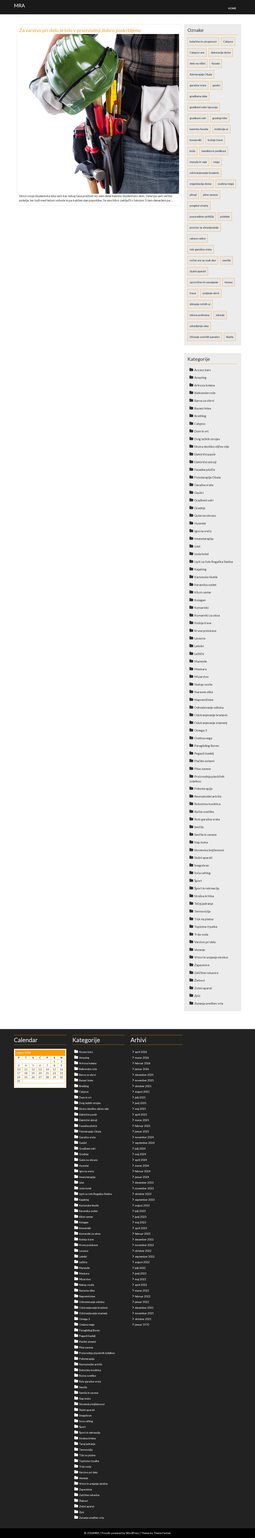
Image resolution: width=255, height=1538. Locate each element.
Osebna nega (203, 738)
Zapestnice (201, 965)
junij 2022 (140, 1273)
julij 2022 (140, 1268)
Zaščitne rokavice (206, 973)
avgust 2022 (142, 1262)
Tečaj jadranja (203, 903)
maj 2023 (140, 1222)
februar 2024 (142, 1171)
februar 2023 (142, 1233)
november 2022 (144, 1245)
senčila (226, 260)
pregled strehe (199, 205)
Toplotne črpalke (205, 926)
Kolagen (200, 600)
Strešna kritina (204, 896)
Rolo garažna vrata (207, 819)
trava (193, 293)
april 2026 (141, 1052)
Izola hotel (201, 554)
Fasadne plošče (204, 469)
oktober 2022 (143, 1250)
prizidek (225, 216)
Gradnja (199, 508)
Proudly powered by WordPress (120, 1533)
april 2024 (141, 1160)
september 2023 (145, 1199)
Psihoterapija (203, 788)
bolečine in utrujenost (203, 41)
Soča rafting (202, 873)
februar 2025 (142, 1125)
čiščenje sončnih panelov (205, 337)
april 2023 (141, 1228)
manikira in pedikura (214, 151)
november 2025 (144, 1080)
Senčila (199, 827)
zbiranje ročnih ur (200, 304)
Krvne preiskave (205, 630)
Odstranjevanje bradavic (211, 715)
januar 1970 (142, 1324)
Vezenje (199, 949)
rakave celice (198, 238)
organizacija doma (200, 183)
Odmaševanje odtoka (209, 707)
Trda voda (201, 934)
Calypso (228, 41)
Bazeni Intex (202, 408)
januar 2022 (142, 1302)
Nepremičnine (203, 699)
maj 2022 (140, 1279)
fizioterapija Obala (201, 74)
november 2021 (144, 1313)
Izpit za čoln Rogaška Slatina (213, 561)
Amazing (200, 377)
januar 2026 (142, 1069)
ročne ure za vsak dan (203, 260)
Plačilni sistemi (204, 761)
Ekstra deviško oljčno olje (211, 446)
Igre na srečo (203, 531)
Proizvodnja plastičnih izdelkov (97, 1353)
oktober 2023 (143, 1194)
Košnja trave (202, 623)
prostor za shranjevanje (204, 227)
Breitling (200, 416)
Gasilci (199, 492)
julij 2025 (140, 1097)
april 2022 (141, 1284)
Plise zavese (202, 768)
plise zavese (210, 194)
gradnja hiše (219, 118)
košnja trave (215, 140)
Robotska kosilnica (207, 804)
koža (192, 151)
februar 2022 (142, 1296)
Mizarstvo (201, 676)
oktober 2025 (143, 1086)
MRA (19, 5)
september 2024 (145, 1142)
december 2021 (144, 1307)
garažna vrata (198, 85)
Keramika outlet (205, 585)
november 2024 (144, 1137)
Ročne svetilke (204, 811)
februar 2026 (142, 1063)
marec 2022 (142, 1290)
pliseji (193, 194)
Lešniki (199, 646)
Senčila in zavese (205, 834)
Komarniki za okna (207, 615)
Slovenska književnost (209, 850)
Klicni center (202, 592)
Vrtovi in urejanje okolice (211, 957)
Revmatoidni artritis (208, 796)
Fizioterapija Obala (207, 477)
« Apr (18, 1085)
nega (216, 161)
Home (232, 8)
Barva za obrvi (204, 400)
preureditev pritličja (202, 216)
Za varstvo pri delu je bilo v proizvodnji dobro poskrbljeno (80, 30)
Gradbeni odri (203, 500)
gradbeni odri (198, 118)
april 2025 (141, 1114)
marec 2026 (142, 1057)
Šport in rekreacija (206, 888)
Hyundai (200, 523)
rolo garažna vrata (201, 249)
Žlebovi (199, 980)
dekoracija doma (221, 52)
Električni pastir (205, 454)
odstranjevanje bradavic (204, 172)
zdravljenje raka (199, 326)
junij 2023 (140, 1216)
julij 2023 (140, 1211)
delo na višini (197, 63)
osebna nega (226, 183)
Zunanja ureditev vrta (208, 1003)
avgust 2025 (142, 1091)
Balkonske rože (204, 393)
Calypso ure (197, 52)
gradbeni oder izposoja (204, 107)
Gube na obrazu (205, 515)
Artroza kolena (204, 385)
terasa (228, 282)
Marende (200, 661)
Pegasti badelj (204, 753)
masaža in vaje (198, 161)
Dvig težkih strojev (207, 439)
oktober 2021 (143, 1319)
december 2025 (144, 1074)
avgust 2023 (142, 1205)
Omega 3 (200, 730)
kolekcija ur (221, 129)
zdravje (220, 315)
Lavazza (199, 638)
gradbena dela (198, 96)
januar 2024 (142, 1177)
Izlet (197, 546)
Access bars (202, 370)
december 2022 (144, 1239)
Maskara (200, 669)
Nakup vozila (203, 684)
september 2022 (145, 1256)
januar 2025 (142, 1131)
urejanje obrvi (210, 293)
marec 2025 (142, 1120)
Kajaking (200, 569)
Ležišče (199, 654)
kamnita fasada (199, 129)
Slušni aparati (203, 857)
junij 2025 (140, 1103)
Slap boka (201, 842)
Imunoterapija (203, 538)
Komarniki (201, 607)
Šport (198, 880)
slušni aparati (198, 271)
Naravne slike (203, 692)
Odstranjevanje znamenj (210, 723)
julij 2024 (140, 1148)
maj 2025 (140, 1108)
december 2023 (144, 1182)
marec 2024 (142, 1165)
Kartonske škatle (206, 577)
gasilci (216, 85)
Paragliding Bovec (206, 745)
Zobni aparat (203, 988)
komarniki (195, 140)
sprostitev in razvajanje (204, 282)
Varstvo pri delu (205, 942)
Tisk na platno (204, 919)
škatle (229, 337)
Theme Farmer (162, 1533)
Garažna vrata (203, 485)
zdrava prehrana (199, 315)
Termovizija (202, 911)
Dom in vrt (201, 431)
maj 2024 (140, 1154)
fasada (216, 63)
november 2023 (144, 1188)
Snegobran (201, 865)
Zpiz (197, 995)
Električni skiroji (205, 462)
